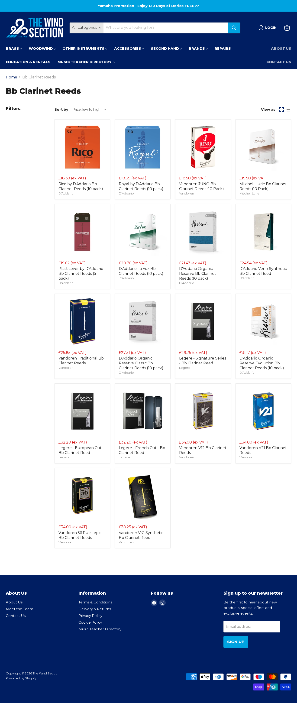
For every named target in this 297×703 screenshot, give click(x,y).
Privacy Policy (133, 403)
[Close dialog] (233, 286)
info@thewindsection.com (116, 414)
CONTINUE (103, 390)
